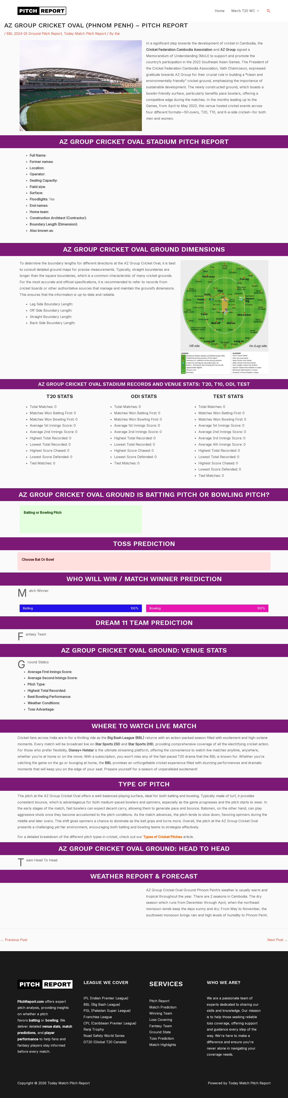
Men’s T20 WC (243, 11)
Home (220, 11)
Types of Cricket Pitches (162, 837)
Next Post (277, 940)
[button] (269, 10)
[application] (257, 11)
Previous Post (13, 940)
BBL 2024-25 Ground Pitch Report (34, 33)
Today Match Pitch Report (85, 33)
